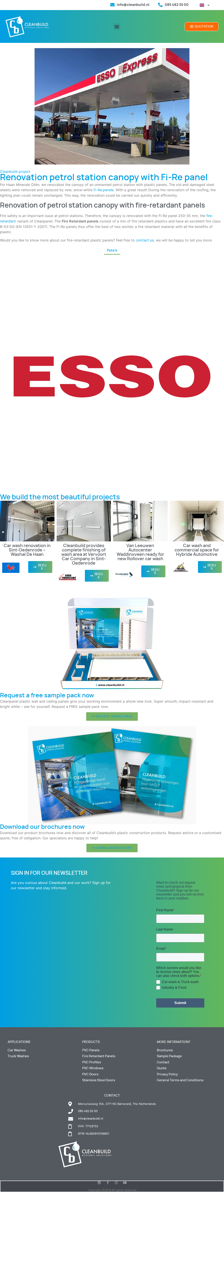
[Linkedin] (99, 1182)
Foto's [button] (112, 250)
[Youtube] (124, 1182)
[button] (117, 26)
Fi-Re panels (104, 190)
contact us (145, 240)
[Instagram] (116, 1182)
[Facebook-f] (107, 1182)
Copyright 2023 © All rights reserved (112, 1190)
